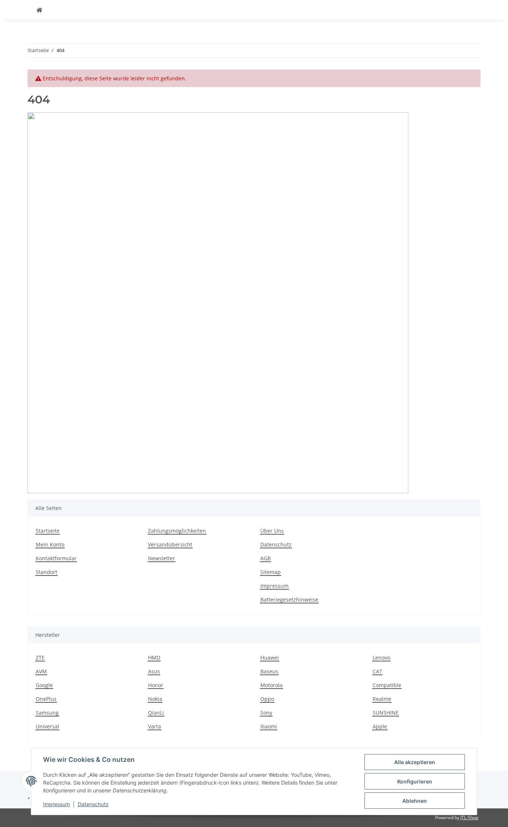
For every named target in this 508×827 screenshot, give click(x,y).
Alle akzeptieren (414, 762)
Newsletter (161, 558)
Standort (46, 572)
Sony (266, 712)
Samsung (47, 712)
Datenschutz (93, 804)
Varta (154, 726)
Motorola (271, 685)
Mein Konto (50, 544)
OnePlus (46, 698)
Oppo (267, 698)
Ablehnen (414, 801)
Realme (382, 698)
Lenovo (381, 657)
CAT (377, 671)
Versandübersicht (170, 544)
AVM (41, 671)
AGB (265, 558)
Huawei (269, 657)
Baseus (269, 671)
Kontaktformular (56, 558)
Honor (155, 685)
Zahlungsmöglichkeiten (177, 530)
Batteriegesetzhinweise (289, 599)
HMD (154, 657)
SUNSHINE (386, 712)
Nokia (155, 698)
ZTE (40, 657)
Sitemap (270, 572)
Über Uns (272, 530)
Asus (154, 671)
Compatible (387, 685)
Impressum (56, 804)
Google (44, 685)
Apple (380, 726)
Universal (47, 726)
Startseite (48, 530)
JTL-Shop (469, 817)
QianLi (156, 712)
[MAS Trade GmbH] (39, 10)
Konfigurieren (414, 781)
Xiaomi (268, 726)
